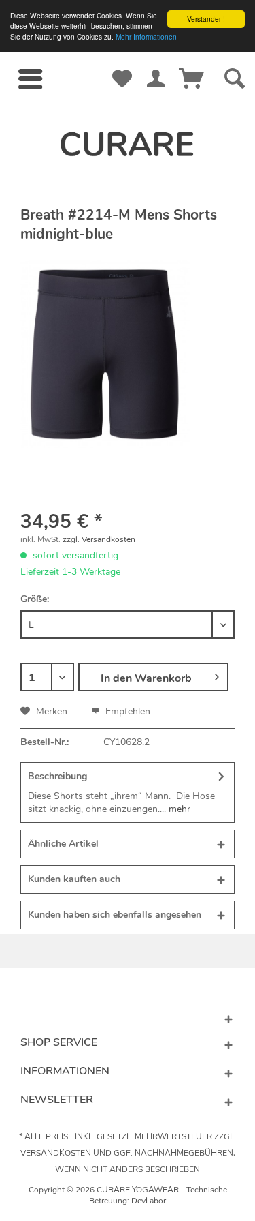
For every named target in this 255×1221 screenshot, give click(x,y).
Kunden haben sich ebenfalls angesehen (114, 914)
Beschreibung (57, 776)
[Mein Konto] (155, 65)
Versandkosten (55, 1152)
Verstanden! (206, 19)
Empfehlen (126, 711)
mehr (178, 808)
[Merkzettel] (122, 65)
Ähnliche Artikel (63, 843)
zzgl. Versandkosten (99, 539)
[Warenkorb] (189, 65)
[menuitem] (30, 79)
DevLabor (148, 1200)
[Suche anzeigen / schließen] (231, 79)
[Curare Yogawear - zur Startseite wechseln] (127, 144)
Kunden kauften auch (74, 879)
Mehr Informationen (146, 36)
